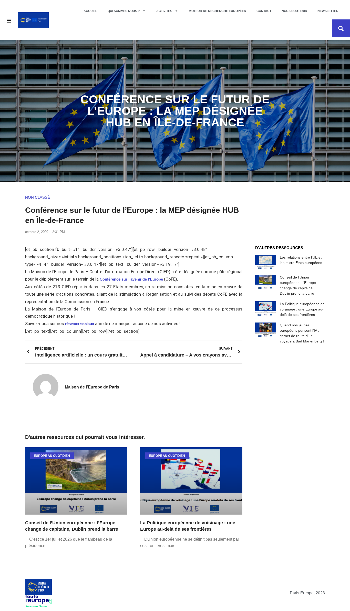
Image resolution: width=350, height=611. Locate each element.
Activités (164, 11)
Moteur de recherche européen (217, 11)
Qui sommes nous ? (124, 11)
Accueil (90, 11)
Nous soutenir (294, 11)
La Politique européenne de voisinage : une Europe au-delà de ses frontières (302, 309)
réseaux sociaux (79, 323)
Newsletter (327, 11)
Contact (263, 11)
